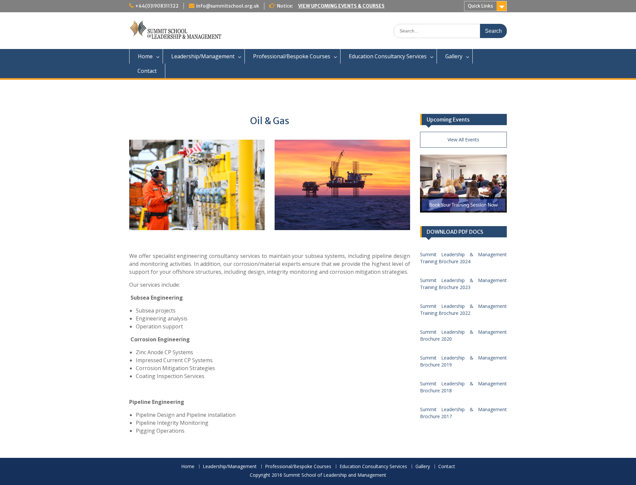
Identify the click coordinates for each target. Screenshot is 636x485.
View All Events (463, 139)
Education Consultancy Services (388, 56)
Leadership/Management (203, 56)
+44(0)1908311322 (157, 6)
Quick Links (480, 6)
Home (145, 56)
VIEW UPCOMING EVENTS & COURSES (341, 6)
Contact (147, 70)
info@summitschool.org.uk (227, 6)
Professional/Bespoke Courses (291, 56)
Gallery (453, 56)
